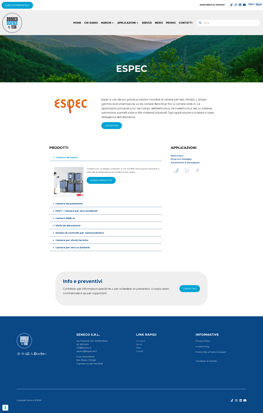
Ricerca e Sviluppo (181, 159)
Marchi (106, 22)
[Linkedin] (240, 4)
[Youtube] (244, 4)
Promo (171, 22)
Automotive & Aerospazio (185, 162)
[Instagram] (235, 4)
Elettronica (177, 155)
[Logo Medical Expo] (251, 5)
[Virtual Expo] (259, 5)
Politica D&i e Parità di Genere (211, 352)
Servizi (147, 22)
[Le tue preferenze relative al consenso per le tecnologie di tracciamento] (5, 408)
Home (77, 22)
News (159, 22)
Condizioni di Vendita (206, 361)
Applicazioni (126, 22)
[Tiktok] (231, 4)
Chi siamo (91, 22)
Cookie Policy (202, 346)
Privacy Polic (202, 340)
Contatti (185, 22)
